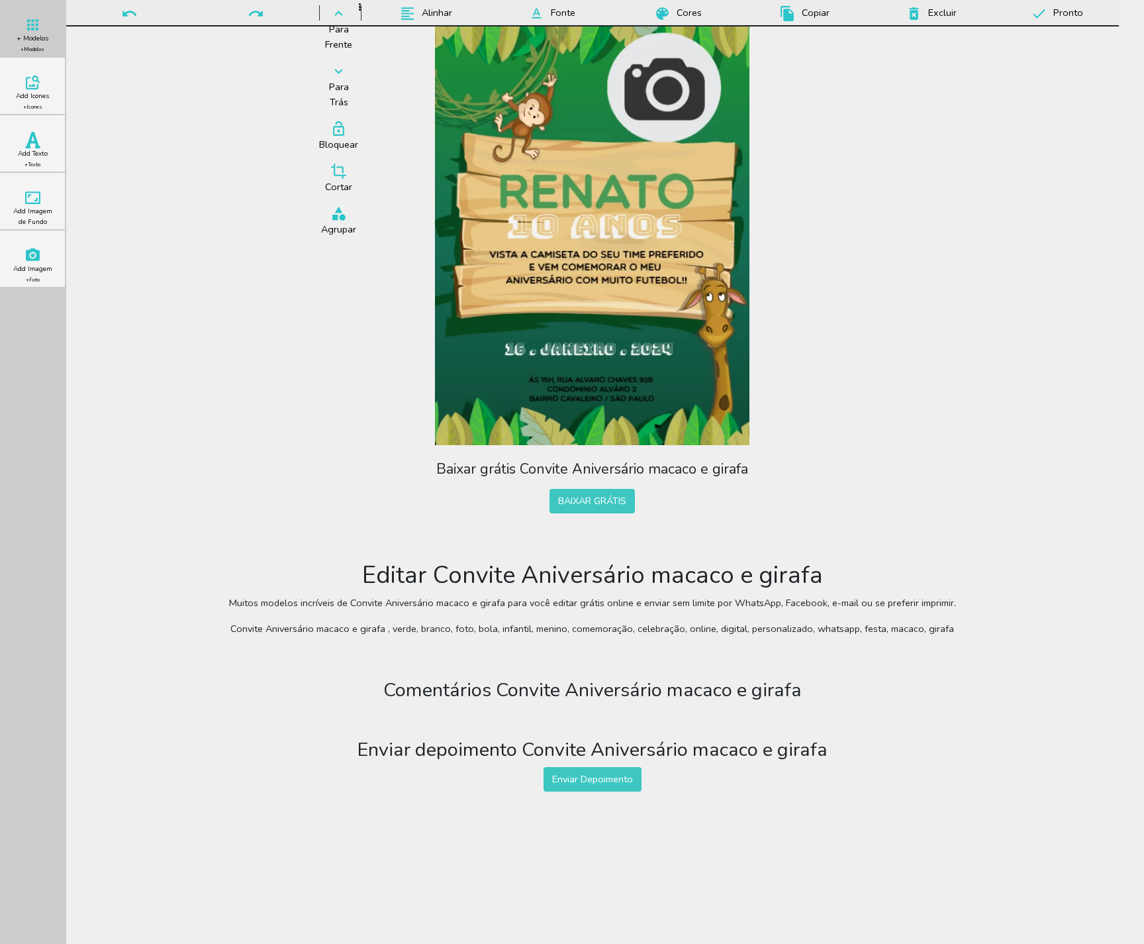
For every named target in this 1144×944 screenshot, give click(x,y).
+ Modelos (32, 43)
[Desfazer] (129, 12)
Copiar (814, 12)
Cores (688, 12)
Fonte (561, 12)
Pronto (1067, 12)
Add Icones (32, 101)
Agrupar (338, 229)
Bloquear (338, 144)
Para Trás (339, 94)
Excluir (941, 12)
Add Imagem (32, 274)
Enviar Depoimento (592, 779)
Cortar (338, 186)
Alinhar (435, 12)
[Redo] (256, 12)
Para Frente (338, 37)
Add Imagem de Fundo (32, 217)
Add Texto (33, 158)
